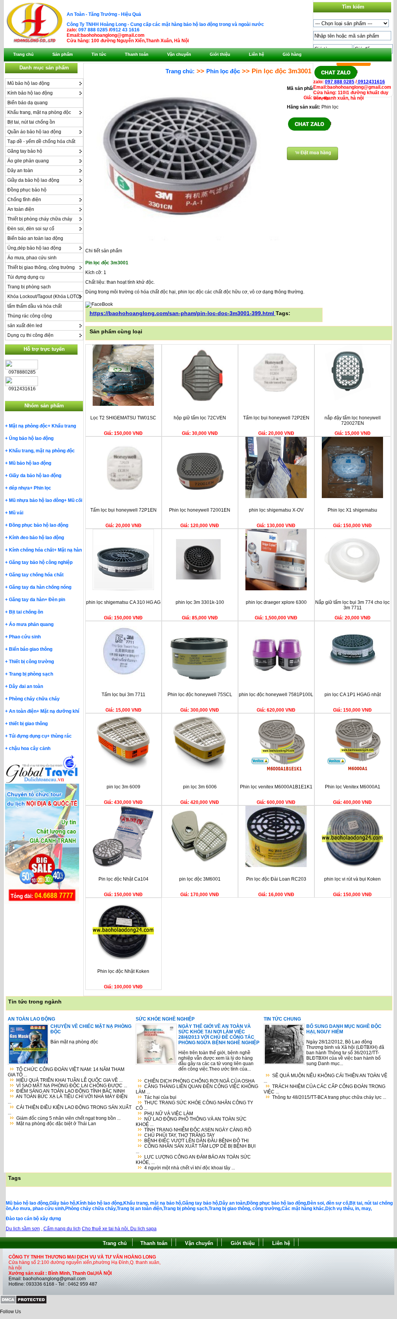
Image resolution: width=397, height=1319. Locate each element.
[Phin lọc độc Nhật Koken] (123, 957)
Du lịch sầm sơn (23, 1228)
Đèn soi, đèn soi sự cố (30, 228)
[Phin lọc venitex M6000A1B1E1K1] (276, 773)
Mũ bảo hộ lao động (28, 83)
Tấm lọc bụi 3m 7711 (123, 694)
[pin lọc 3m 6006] (199, 773)
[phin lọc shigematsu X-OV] (276, 496)
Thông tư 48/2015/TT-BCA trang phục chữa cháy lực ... (329, 1097)
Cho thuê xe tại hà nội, (106, 1228)
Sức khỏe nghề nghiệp (165, 1019)
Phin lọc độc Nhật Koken (123, 971)
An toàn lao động (31, 1019)
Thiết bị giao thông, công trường (41, 267)
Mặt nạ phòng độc (28, 426)
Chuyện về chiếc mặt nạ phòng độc (90, 1029)
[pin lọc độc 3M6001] (199, 865)
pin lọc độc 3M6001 (200, 879)
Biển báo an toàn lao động (35, 238)
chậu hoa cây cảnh (29, 748)
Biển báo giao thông (30, 649)
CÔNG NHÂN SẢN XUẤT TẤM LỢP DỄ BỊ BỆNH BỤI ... (195, 1148)
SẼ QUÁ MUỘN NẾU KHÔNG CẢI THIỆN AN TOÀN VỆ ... (325, 1078)
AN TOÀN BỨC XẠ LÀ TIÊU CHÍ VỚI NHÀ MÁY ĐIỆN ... (68, 1099)
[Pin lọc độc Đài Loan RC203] (276, 865)
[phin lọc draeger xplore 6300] (276, 588)
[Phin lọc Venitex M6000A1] (352, 773)
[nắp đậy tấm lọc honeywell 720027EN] (352, 404)
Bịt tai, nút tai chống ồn (31, 122)
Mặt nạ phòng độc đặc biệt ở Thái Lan (56, 1123)
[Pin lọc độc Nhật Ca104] (123, 865)
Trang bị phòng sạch (29, 287)
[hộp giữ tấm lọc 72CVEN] (199, 404)
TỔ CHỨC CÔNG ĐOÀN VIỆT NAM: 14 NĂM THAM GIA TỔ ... (66, 1072)
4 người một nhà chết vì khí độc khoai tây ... (189, 1168)
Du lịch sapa (143, 1228)
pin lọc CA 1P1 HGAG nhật (353, 694)
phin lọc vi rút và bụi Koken (352, 879)
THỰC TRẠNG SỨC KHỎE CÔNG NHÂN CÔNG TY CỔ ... (194, 1105)
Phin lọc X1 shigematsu (352, 510)
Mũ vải (16, 513)
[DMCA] (23, 1302)
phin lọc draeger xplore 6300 (276, 602)
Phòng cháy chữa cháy (34, 699)
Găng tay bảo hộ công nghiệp (40, 562)
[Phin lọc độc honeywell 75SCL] (199, 681)
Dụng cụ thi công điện (30, 335)
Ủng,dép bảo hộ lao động (34, 248)
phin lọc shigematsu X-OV (276, 510)
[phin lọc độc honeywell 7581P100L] (276, 681)
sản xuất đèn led (24, 325)
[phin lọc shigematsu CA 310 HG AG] (123, 588)
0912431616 (371, 81)
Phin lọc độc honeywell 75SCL (199, 694)
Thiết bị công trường (31, 661)
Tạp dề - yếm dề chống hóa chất (41, 141)
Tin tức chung (282, 1019)
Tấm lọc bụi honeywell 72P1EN (123, 510)
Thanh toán (153, 1243)
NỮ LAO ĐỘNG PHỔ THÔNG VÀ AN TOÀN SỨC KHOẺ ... (191, 1121)
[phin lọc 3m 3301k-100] (199, 588)
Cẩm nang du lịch (62, 1228)
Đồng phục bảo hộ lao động (38, 525)
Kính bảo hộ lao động (30, 93)
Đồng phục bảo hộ (27, 190)
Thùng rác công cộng (29, 316)
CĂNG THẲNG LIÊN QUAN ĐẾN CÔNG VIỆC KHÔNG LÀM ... (197, 1089)
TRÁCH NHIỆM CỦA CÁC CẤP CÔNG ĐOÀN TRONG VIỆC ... (324, 1089)
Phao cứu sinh (25, 637)
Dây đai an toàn (26, 686)
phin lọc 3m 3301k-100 (200, 602)
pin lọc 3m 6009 (123, 787)
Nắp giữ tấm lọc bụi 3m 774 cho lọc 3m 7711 (352, 605)
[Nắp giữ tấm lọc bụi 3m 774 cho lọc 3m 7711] (352, 588)
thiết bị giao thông (28, 723)
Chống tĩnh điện (24, 199)
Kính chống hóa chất (31, 550)
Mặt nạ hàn (70, 550)
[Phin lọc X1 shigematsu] (352, 496)
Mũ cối (75, 500)
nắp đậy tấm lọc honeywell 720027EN (353, 420)
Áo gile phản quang (28, 161)
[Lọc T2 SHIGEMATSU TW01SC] (123, 404)
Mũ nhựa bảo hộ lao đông (36, 500)
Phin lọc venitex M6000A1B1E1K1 (276, 787)
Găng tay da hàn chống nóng (40, 587)
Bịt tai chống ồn (26, 612)
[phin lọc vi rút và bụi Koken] (352, 865)
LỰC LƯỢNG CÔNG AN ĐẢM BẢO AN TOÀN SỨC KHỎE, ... (193, 1159)
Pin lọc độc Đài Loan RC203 (276, 879)
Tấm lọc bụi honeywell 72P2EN (276, 418)
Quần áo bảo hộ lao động (34, 131)
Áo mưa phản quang (31, 624)
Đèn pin (56, 599)
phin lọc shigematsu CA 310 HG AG (123, 602)
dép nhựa (19, 488)
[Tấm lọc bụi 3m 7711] (123, 681)
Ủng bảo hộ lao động (31, 438)
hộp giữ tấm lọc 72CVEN (200, 418)
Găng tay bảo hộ (24, 151)
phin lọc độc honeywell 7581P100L (276, 694)
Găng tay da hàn (27, 599)
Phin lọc (42, 488)
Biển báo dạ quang (27, 102)
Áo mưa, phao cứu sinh (32, 257)
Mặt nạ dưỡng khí (59, 711)
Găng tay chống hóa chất (36, 575)
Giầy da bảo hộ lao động (33, 180)
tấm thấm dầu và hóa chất (34, 306)
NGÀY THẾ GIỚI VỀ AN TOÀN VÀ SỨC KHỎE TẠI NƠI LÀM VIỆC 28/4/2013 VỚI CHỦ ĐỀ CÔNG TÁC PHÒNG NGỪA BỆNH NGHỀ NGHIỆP (218, 1034)
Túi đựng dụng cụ (26, 277)
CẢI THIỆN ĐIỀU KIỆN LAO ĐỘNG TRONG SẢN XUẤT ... (69, 1110)
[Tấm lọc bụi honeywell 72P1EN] (123, 496)
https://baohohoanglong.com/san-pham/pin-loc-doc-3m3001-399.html (183, 313)
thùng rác (61, 736)
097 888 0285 (93, 30)
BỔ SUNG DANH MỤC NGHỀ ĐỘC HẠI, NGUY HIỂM (343, 1029)
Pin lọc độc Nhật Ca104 (123, 879)
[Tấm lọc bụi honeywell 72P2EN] (276, 404)
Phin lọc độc (223, 71)
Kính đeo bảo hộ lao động (36, 537)
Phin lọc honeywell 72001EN (199, 510)
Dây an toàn (20, 170)
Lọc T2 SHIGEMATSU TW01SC (123, 418)
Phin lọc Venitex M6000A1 (352, 787)
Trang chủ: (180, 71)
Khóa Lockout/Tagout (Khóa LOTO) (44, 296)
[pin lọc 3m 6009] (123, 773)
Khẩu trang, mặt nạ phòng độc (39, 112)
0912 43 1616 (125, 30)
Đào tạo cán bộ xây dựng (33, 1218)
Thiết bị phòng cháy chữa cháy (39, 219)
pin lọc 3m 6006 (200, 787)
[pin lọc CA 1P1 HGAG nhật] (352, 681)
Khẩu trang (64, 426)
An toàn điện (20, 209)
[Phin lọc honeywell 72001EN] (199, 496)
